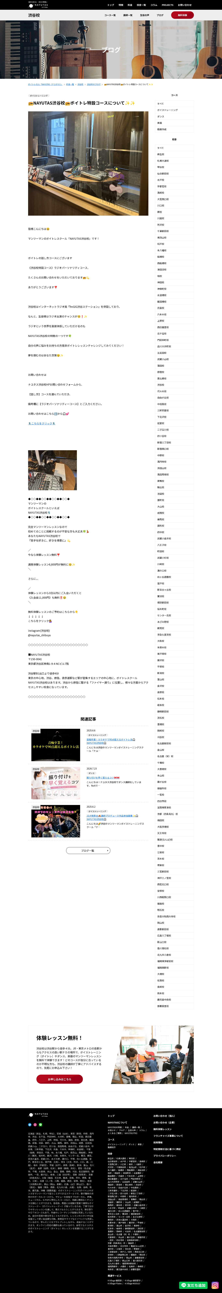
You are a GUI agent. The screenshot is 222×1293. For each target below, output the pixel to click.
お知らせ (112, 1130)
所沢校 (160, 224)
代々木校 (161, 391)
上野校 (160, 320)
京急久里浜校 (164, 634)
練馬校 (160, 519)
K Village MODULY (132, 1283)
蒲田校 (160, 365)
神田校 (160, 282)
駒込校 (160, 487)
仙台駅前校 (163, 173)
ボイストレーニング (167, 110)
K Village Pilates (115, 1283)
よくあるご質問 (114, 1133)
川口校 (160, 205)
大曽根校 (161, 769)
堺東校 (160, 865)
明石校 (160, 910)
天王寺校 (161, 833)
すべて (160, 103)
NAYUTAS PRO (131, 1133)
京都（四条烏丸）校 (167, 814)
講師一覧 (127, 15)
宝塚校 (160, 890)
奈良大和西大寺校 (166, 916)
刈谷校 (160, 737)
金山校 (160, 749)
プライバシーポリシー (164, 1155)
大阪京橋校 (163, 826)
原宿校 (160, 372)
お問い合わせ (185, 4)
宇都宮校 (161, 186)
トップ (110, 4)
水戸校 (160, 179)
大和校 (160, 641)
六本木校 (161, 314)
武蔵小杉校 (163, 557)
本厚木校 (161, 647)
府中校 (160, 532)
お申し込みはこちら (59, 1079)
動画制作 (112, 1147)
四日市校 (161, 801)
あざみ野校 (163, 621)
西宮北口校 (163, 884)
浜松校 (160, 717)
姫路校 (160, 903)
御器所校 (161, 788)
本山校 (160, 775)
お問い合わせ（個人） (164, 1115)
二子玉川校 (163, 429)
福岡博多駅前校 (165, 961)
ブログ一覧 (87, 850)
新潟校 (160, 673)
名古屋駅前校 (164, 743)
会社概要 (158, 1162)
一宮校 (160, 794)
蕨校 (159, 212)
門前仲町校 (163, 340)
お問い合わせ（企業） (164, 1122)
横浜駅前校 (163, 602)
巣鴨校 (160, 481)
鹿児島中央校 (164, 999)
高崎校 (160, 192)
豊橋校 (160, 724)
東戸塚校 (161, 653)
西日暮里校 (163, 327)
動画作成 (161, 129)
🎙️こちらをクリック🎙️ (41, 423)
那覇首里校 (163, 1006)
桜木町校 (161, 609)
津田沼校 (161, 269)
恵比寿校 (161, 378)
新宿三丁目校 (164, 442)
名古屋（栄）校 (165, 756)
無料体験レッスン (162, 1129)
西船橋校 (161, 263)
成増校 (160, 512)
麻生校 (160, 154)
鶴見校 (160, 628)
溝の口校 (161, 570)
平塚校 (160, 666)
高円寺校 (161, 461)
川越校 (160, 218)
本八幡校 (161, 250)
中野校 (160, 455)
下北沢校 (161, 416)
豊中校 (160, 845)
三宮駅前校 (163, 871)
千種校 (160, 762)
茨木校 (160, 858)
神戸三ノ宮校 (164, 878)
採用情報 (158, 1142)
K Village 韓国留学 (133, 1280)
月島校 (160, 308)
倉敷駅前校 (163, 929)
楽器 (159, 122)
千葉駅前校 (163, 231)
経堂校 (160, 423)
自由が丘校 (163, 397)
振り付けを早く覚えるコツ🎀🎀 (103, 777)
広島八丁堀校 (164, 935)
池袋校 (160, 493)
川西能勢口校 (164, 897)
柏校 (159, 276)
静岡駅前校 (163, 711)
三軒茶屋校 (163, 410)
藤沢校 (160, 660)
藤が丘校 (161, 781)
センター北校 (164, 615)
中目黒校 (161, 404)
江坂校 (160, 852)
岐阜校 (160, 705)
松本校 (160, 698)
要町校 (160, 500)
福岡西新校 (163, 967)
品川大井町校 (164, 346)
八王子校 (161, 545)
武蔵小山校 (163, 359)
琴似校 (160, 167)
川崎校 (160, 564)
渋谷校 (34, 15)
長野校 (160, 692)
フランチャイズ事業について (168, 1135)
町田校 (160, 551)
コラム (153, 4)
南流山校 (161, 237)
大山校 (160, 506)
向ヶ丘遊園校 (164, 576)
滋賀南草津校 (164, 807)
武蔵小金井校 (164, 538)
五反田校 (161, 352)
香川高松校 (163, 948)
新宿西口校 (163, 448)
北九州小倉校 (164, 954)
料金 (130, 4)
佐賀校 (160, 980)
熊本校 (160, 993)
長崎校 (160, 986)
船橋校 (160, 256)
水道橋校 (161, 295)
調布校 (160, 525)
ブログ (160, 15)
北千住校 (161, 333)
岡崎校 (160, 730)
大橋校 (160, 974)
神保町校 (161, 288)
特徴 (121, 4)
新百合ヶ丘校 (164, 589)
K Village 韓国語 (115, 1280)
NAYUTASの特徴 (115, 1127)
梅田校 (160, 820)
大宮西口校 (163, 199)
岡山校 (160, 922)
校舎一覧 (141, 4)
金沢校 (160, 685)
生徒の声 (144, 15)
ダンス (160, 116)
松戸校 (160, 243)
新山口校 (161, 942)
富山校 (160, 679)
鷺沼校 (160, 596)
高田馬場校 (163, 474)
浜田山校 (161, 468)
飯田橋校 (161, 301)
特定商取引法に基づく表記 (167, 1149)
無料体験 (182, 15)
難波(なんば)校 (165, 839)
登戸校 (160, 583)
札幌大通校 (163, 160)
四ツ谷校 (161, 436)
